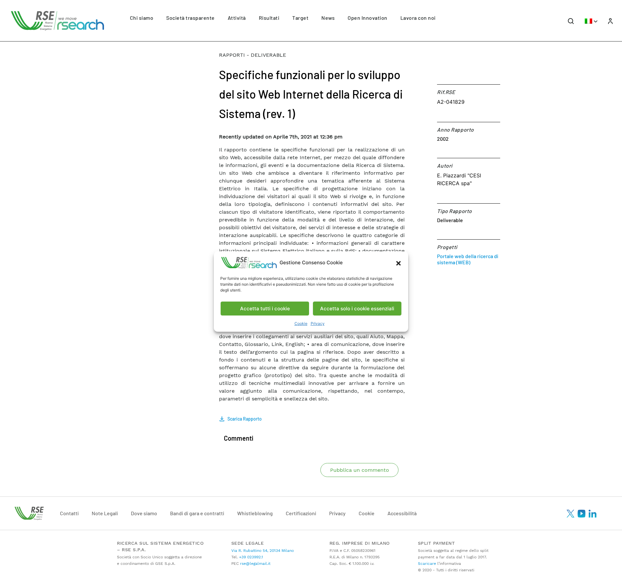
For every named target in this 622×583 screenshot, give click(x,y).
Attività (237, 18)
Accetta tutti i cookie (265, 308)
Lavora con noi (418, 18)
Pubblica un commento (359, 470)
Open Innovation (367, 18)
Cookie (300, 323)
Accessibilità (402, 513)
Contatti (69, 513)
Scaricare (427, 563)
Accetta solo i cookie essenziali (357, 308)
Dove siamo (144, 513)
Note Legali (105, 513)
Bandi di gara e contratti (197, 513)
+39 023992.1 (250, 557)
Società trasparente (190, 18)
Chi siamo (142, 18)
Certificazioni (301, 513)
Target (300, 18)
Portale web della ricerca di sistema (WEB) (467, 259)
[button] (398, 262)
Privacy (318, 323)
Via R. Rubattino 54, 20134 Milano (262, 550)
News (328, 18)
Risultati (269, 18)
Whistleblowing (255, 513)
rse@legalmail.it (255, 563)
